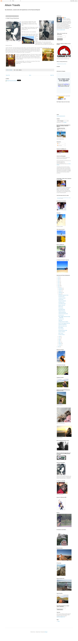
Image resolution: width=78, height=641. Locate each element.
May (59, 339)
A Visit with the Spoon (62, 303)
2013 (59, 281)
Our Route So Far (61, 302)
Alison (65, 17)
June (59, 337)
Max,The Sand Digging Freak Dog (64, 323)
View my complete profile (61, 29)
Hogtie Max (60, 320)
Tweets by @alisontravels (61, 116)
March (60, 342)
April (59, 340)
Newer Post (8, 75)
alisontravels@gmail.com (61, 616)
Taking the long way (61, 310)
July (59, 336)
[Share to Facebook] (19, 70)
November (60, 289)
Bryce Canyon (60, 333)
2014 (59, 279)
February (60, 343)
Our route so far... (61, 315)
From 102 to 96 (60, 328)
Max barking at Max (61, 309)
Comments (60, 145)
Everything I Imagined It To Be (63, 295)
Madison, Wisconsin (61, 305)
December (60, 288)
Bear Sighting (60, 327)
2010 (59, 285)
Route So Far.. (60, 306)
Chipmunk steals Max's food (63, 313)
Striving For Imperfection (62, 324)
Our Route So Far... (61, 296)
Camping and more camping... (63, 321)
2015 (59, 278)
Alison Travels (12, 5)
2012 (59, 282)
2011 (59, 284)
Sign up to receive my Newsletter (62, 34)
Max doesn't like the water (62, 330)
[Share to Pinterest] (21, 70)
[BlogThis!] (17, 70)
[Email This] (16, 70)
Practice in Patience (61, 331)
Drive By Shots (60, 299)
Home (30, 75)
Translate (64, 122)
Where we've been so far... (62, 326)
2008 (59, 346)
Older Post (52, 75)
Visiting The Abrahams (62, 300)
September (60, 292)
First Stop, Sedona (61, 334)
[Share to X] (18, 70)
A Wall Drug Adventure (62, 312)
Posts (59, 143)
